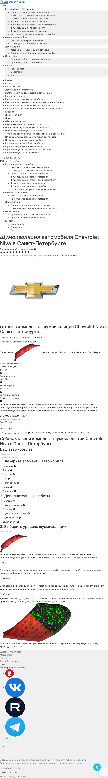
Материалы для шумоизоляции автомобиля (34, 34)
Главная (9, 80)
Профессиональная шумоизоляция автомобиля (35, 255)
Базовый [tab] (6, 337)
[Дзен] (15, 746)
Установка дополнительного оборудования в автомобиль (35, 133)
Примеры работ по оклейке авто (28, 62)
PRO (4, 562)
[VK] (15, 687)
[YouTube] (9, 673)
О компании (17, 72)
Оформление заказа (15, 121)
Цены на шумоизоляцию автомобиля (30, 12)
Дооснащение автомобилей (19, 89)
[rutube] (15, 707)
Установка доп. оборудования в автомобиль (34, 53)
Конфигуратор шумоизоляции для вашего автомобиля (33, 108)
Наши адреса (17, 68)
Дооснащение (12, 46)
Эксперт (6, 578)
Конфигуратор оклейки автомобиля (29, 43)
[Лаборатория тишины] (54, 1)
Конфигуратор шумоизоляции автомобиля (33, 15)
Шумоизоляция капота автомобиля (29, 31)
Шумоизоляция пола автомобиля (28, 27)
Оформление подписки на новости (23, 124)
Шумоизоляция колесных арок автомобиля (33, 24)
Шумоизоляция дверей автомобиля (29, 21)
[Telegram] (15, 726)
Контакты (10, 65)
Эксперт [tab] (26, 337)
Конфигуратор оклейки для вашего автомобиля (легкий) (35, 102)
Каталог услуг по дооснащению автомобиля (28, 93)
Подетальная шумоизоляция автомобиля (27, 127)
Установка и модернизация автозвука (31, 50)
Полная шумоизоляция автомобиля (29, 18)
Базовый (6, 531)
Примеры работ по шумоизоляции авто (31, 59)
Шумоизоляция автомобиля (20, 9)
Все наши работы (14, 86)
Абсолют (6, 594)
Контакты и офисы (15, 96)
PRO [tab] (16, 337)
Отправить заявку (11, 433)
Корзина (9, 111)
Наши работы (12, 56)
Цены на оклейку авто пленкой (27, 40)
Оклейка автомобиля (16, 37)
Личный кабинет (13, 115)
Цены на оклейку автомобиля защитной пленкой (31, 137)
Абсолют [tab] (38, 337)
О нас (8, 118)
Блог (13, 75)
